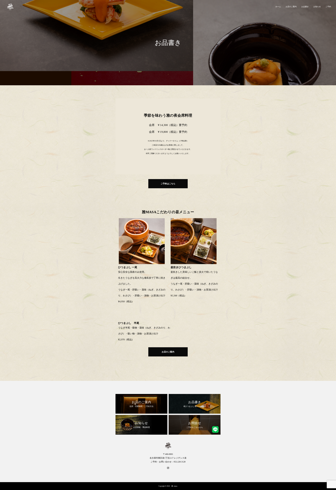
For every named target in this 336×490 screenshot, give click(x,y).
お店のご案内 (291, 7)
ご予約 (328, 7)
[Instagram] (168, 467)
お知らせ (317, 7)
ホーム (278, 7)
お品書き (305, 7)
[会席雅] (10, 7)
